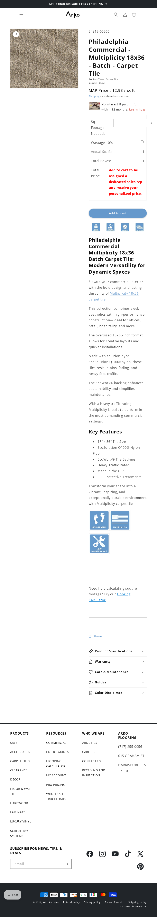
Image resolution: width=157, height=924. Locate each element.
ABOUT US (89, 743)
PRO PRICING (55, 785)
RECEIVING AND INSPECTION (93, 772)
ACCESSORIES (20, 752)
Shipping (94, 96)
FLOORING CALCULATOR (55, 763)
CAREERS (88, 752)
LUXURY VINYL (20, 821)
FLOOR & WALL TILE (21, 791)
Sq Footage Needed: (98, 127)
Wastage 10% (102, 142)
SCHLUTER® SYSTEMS (19, 833)
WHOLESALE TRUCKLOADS (56, 796)
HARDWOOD (19, 803)
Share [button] (97, 636)
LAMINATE (17, 812)
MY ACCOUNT (56, 775)
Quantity (94, 205)
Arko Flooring (51, 902)
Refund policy (71, 902)
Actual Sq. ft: (101, 151)
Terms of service (114, 902)
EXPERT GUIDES (57, 752)
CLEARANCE (18, 770)
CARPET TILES (20, 761)
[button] (21, 14)
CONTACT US (91, 761)
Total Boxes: (101, 161)
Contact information (134, 906)
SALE (13, 743)
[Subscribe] (66, 864)
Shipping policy (137, 902)
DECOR (15, 779)
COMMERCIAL (56, 743)
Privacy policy (92, 902)
